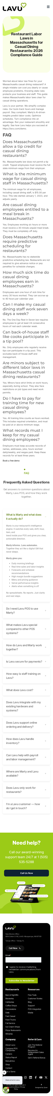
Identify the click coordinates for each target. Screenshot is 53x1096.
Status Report (11, 1057)
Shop (7, 1064)
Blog (30, 1002)
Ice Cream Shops (12, 1027)
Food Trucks (10, 1019)
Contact (8, 1068)
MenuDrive (10, 1061)
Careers (8, 1054)
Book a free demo (11, 460)
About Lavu (10, 1045)
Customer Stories (35, 998)
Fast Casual (10, 1016)
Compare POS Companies (11, 1049)
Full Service (10, 1023)
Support (31, 1005)
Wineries (9, 1034)
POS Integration (34, 1009)
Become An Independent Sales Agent (36, 1052)
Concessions (10, 1009)
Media (30, 1012)
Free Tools (32, 995)
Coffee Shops (11, 1005)
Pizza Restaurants (13, 1030)
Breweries (9, 998)
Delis (7, 1012)
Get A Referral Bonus (36, 1057)
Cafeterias (9, 1002)
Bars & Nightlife (11, 995)
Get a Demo (10, 1071)
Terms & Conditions (13, 1087)
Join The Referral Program (35, 1046)
